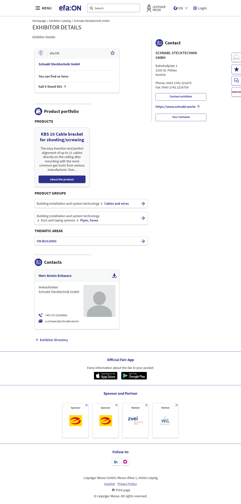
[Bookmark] (112, 53)
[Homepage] (70, 8)
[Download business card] (114, 275)
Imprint (109, 484)
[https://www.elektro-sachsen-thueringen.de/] (75, 420)
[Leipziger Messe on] (116, 461)
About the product (62, 179)
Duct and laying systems (58, 220)
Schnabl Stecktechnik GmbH (92, 21)
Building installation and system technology (68, 203)
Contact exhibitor (181, 96)
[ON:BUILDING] (143, 241)
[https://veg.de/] (165, 420)
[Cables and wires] (143, 203)
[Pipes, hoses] (143, 218)
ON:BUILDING (46, 241)
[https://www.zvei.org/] (135, 420)
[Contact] (236, 80)
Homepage (39, 21)
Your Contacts (181, 117)
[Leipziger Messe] (156, 8)
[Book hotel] (236, 57)
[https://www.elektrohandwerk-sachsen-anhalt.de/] (105, 420)
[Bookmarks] (236, 69)
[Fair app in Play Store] (134, 375)
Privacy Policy (127, 484)
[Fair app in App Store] (105, 375)
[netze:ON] (236, 92)
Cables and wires (116, 203)
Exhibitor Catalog (60, 21)
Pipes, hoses (89, 220)
